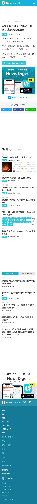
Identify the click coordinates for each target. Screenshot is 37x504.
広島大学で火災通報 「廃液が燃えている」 (17, 178)
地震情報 (5, 470)
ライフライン (6, 421)
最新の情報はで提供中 (14, 63)
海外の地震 (6, 473)
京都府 (10, 217)
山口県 (10, 222)
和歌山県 (4, 220)
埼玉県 (4, 298)
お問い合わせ (5, 492)
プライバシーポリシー (8, 486)
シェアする (19, 109)
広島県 (18, 21)
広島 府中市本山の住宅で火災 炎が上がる (17, 157)
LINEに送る (31, 109)
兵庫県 (22, 217)
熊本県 (4, 224)
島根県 (17, 220)
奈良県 (28, 217)
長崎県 (28, 222)
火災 (3, 155)
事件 (3, 414)
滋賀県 (4, 217)
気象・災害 (5, 185)
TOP (3, 21)
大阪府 (16, 217)
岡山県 (23, 220)
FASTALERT (5, 496)
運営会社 (4, 483)
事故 (3, 418)
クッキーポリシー (6, 489)
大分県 (10, 224)
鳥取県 (11, 220)
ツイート (7, 109)
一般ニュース (10, 21)
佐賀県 (22, 222)
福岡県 (16, 222)
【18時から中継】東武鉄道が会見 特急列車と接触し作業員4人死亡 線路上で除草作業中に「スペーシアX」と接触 (18, 331)
